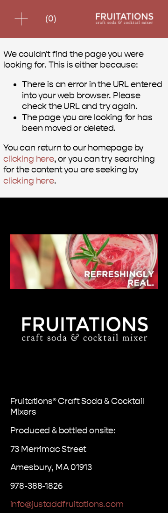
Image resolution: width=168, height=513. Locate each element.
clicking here (28, 159)
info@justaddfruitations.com (67, 504)
